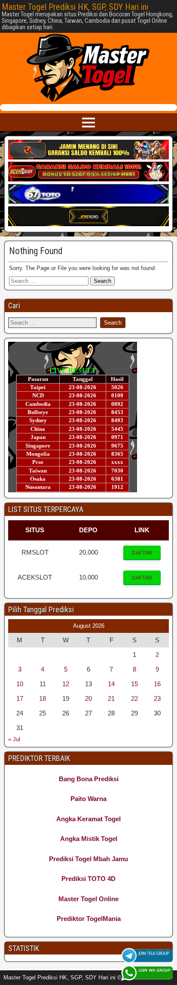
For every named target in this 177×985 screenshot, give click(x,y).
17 (19, 698)
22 (134, 698)
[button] (142, 553)
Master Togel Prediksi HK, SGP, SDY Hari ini (75, 7)
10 (19, 683)
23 (157, 698)
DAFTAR (142, 552)
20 (88, 698)
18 (42, 698)
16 (157, 683)
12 (65, 683)
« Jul (14, 739)
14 (111, 683)
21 (111, 698)
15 (134, 683)
